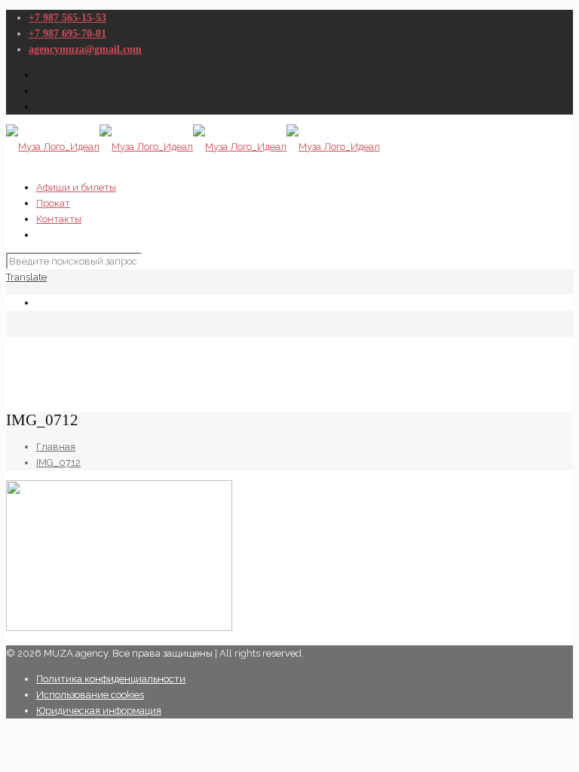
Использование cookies (90, 694)
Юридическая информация (98, 710)
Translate (26, 277)
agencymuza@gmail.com (85, 49)
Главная (55, 446)
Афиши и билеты (76, 187)
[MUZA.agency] (193, 147)
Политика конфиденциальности (110, 679)
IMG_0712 (58, 462)
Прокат (53, 203)
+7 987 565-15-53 (67, 17)
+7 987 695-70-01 (67, 33)
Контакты (58, 219)
